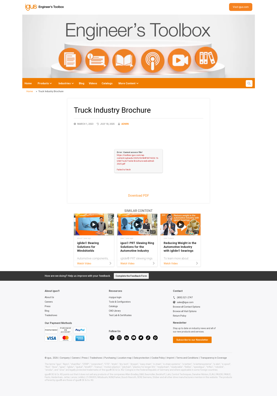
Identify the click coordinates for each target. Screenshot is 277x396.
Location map (125, 358)
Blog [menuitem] (81, 83)
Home (28, 83)
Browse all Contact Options (186, 306)
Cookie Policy (158, 358)
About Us (49, 297)
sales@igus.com (185, 302)
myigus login (115, 297)
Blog (47, 310)
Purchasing (110, 358)
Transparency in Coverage (213, 358)
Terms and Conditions (187, 358)
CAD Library (115, 310)
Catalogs (113, 306)
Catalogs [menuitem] (107, 83)
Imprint (170, 358)
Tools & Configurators (120, 301)
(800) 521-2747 (185, 297)
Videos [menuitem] (93, 83)
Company (65, 358)
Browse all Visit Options (185, 311)
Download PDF (138, 195)
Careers (49, 301)
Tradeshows (51, 315)
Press (47, 306)
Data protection (141, 358)
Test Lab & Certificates (120, 315)
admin (125, 124)
